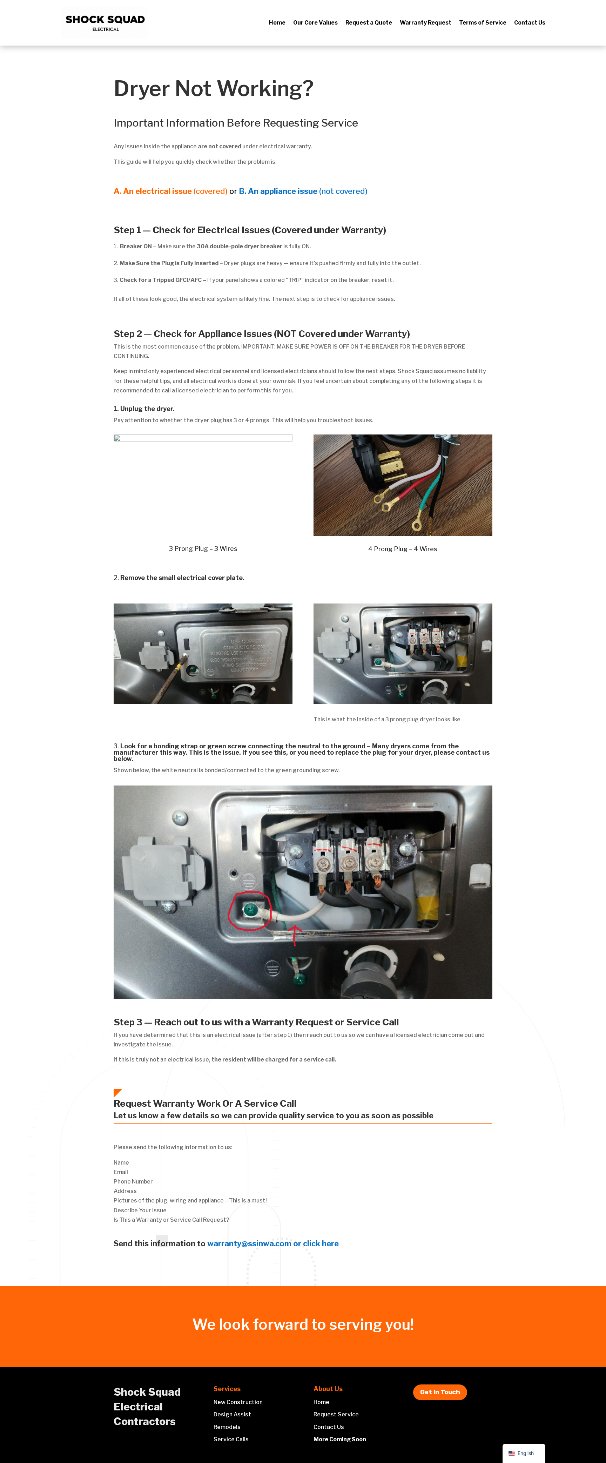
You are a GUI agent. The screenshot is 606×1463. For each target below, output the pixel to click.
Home (277, 23)
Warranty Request (425, 23)
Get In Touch (440, 1392)
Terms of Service (482, 23)
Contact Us (529, 23)
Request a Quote (368, 23)
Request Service (336, 1414)
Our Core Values (315, 23)
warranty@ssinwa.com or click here (273, 1243)
